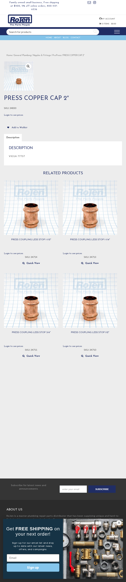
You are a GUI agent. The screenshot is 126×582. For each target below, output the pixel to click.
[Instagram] (94, 3)
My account (100, 18)
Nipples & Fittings (42, 55)
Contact (75, 38)
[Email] (89, 3)
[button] (28, 66)
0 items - (105, 24)
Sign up (33, 567)
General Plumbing (22, 55)
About (57, 38)
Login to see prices (13, 115)
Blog (66, 38)
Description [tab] (12, 137)
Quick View (33, 263)
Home (49, 38)
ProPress (56, 55)
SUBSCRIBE (102, 489)
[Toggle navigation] (117, 32)
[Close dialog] (119, 522)
